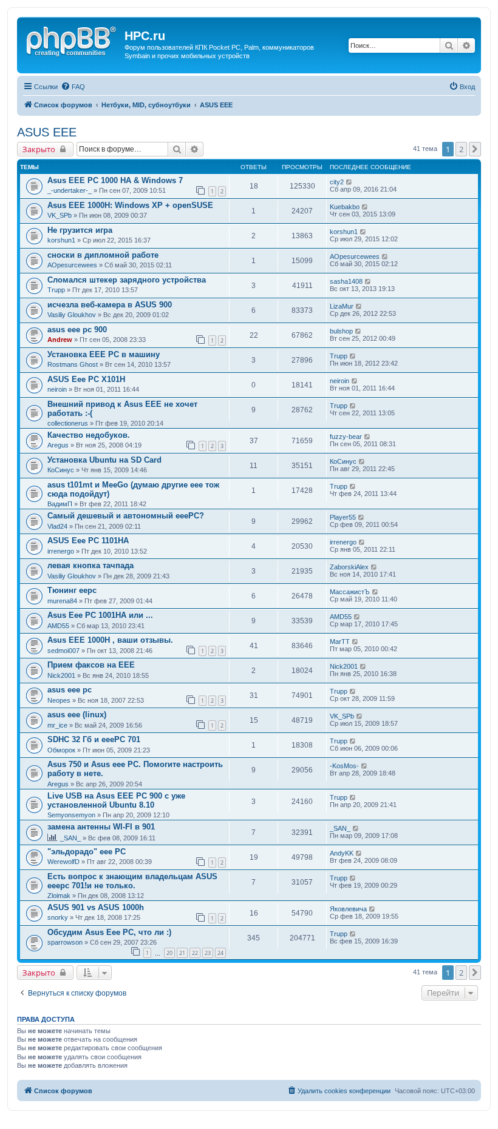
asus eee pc (69, 689)
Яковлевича (348, 909)
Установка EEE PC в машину (103, 354)
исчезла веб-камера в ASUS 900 (109, 304)
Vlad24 (57, 526)
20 (169, 953)
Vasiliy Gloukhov (71, 314)
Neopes (58, 700)
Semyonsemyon (71, 815)
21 (182, 953)
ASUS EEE (47, 132)
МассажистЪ (350, 591)
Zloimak (58, 895)
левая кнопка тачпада (90, 565)
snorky (57, 917)
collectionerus (67, 423)
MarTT (340, 641)
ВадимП (59, 504)
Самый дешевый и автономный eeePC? (125, 515)
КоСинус (60, 470)
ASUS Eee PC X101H (86, 379)
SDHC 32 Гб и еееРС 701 (93, 739)
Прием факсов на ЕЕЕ (91, 664)
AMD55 (58, 625)
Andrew (59, 339)
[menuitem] (73, 86)
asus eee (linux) (76, 714)
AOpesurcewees (72, 265)
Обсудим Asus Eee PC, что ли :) (109, 932)
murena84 (62, 601)
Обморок (61, 750)
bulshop (341, 331)
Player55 (343, 517)
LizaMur (341, 306)
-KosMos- (344, 765)
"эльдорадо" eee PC (86, 851)
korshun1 (61, 240)
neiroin (57, 389)
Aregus (58, 445)
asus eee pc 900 (77, 329)
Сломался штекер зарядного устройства (126, 279)
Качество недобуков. (88, 435)
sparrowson (65, 942)
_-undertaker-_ (69, 190)
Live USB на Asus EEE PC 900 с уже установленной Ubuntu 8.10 (116, 800)
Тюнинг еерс (72, 590)
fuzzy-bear (346, 436)
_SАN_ (70, 838)
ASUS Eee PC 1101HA (88, 540)
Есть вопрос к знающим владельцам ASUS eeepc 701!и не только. (132, 881)
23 (208, 953)
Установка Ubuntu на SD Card (104, 459)
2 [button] (461, 149)
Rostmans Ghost (72, 364)
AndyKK (341, 853)
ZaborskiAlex (349, 567)
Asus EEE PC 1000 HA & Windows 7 (115, 180)
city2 (337, 182)
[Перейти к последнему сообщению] (349, 182)
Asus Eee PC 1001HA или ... (100, 615)
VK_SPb (59, 215)
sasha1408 (346, 281)
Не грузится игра (79, 230)
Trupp (56, 289)
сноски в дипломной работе (103, 255)
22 (195, 953)
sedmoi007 (63, 650)
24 (220, 953)
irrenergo (60, 551)
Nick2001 (61, 675)
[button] (475, 149)
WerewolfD (63, 861)
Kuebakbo (345, 206)
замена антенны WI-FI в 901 (101, 826)
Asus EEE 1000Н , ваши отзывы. (110, 640)
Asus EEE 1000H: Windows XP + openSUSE (130, 205)
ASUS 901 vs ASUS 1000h (95, 907)
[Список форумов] (72, 39)
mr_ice (57, 725)
